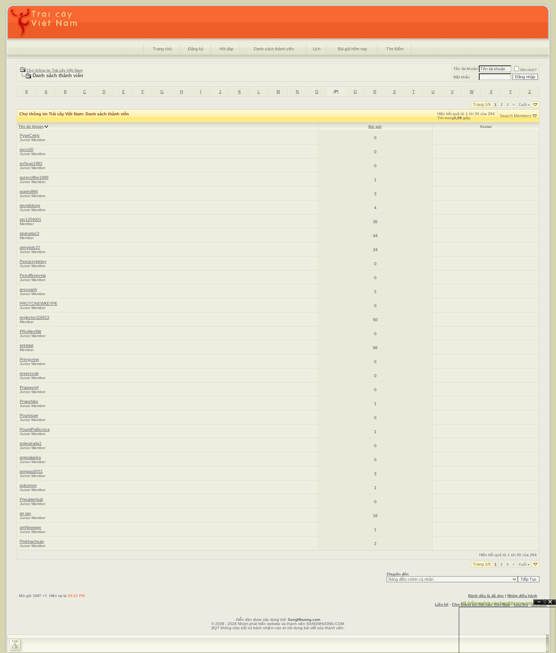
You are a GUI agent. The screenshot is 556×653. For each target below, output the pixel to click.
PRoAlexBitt (30, 331)
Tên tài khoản (465, 69)
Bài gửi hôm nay (352, 49)
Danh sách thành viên (274, 49)
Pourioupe (29, 415)
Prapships (29, 401)
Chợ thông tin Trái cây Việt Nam (54, 70)
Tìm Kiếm (395, 49)
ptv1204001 (30, 219)
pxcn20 (26, 149)
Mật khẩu (461, 77)
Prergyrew (29, 359)
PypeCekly (30, 135)
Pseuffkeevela (33, 275)
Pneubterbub (31, 499)
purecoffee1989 (34, 177)
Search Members (515, 115)
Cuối (524, 105)
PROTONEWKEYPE (38, 303)
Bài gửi (375, 126)
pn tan (25, 513)
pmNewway (30, 527)
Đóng (550, 602)
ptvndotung (30, 205)
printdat (26, 345)
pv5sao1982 (31, 163)
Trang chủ (162, 49)
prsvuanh (28, 289)
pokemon (28, 485)
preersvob (29, 373)
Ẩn (539, 602)
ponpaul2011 (31, 471)
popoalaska (30, 457)
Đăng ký (195, 49)
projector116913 (34, 317)
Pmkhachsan (32, 541)
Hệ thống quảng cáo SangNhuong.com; (497, 603)
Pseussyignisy (33, 261)
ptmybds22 (30, 247)
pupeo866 (29, 191)
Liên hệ (442, 604)
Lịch (316, 49)
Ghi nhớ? (528, 70)
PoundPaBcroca (35, 429)
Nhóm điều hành (522, 596)
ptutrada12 (29, 233)
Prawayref (29, 387)
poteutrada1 (31, 443)
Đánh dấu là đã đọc (486, 596)
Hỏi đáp (226, 49)
